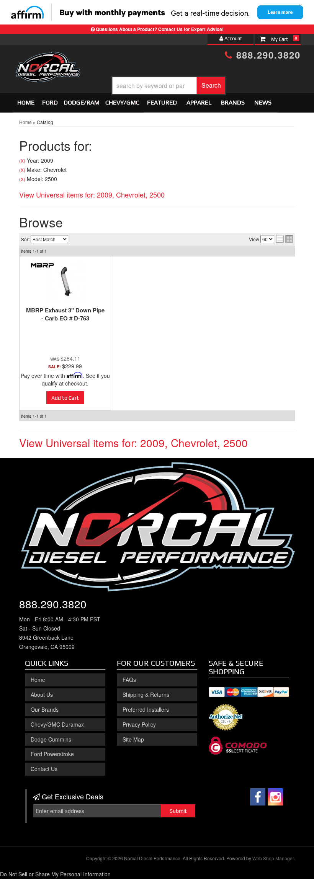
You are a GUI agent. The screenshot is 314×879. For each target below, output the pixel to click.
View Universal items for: (92, 194)
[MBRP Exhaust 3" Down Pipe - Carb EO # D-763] (65, 281)
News (262, 102)
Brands (233, 102)
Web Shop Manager (273, 858)
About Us (42, 694)
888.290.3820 (267, 54)
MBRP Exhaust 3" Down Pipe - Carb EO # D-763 (65, 314)
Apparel (198, 102)
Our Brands (45, 709)
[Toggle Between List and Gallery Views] (284, 239)
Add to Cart (65, 398)
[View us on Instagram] (275, 796)
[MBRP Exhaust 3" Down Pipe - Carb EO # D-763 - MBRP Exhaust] (42, 265)
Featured (162, 102)
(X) (22, 161)
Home (25, 102)
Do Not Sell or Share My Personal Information (55, 874)
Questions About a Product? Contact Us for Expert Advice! (160, 29)
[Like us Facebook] (257, 796)
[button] (168, 85)
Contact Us (44, 769)
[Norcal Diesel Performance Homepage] (47, 58)
